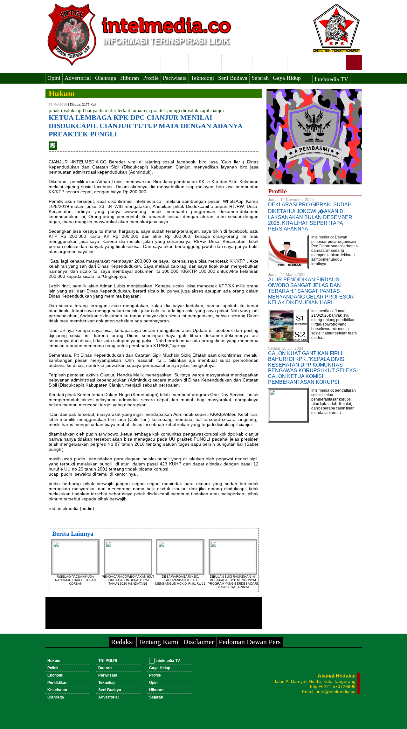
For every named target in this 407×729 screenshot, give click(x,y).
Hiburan (129, 78)
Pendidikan (204, 61)
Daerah (298, 61)
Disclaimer (198, 642)
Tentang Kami (158, 642)
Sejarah (260, 78)
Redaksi (122, 642)
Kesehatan (237, 61)
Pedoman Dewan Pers (250, 642)
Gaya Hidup (287, 78)
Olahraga (105, 78)
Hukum (127, 61)
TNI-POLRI (269, 61)
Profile (151, 78)
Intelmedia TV (330, 79)
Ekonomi (174, 61)
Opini (53, 78)
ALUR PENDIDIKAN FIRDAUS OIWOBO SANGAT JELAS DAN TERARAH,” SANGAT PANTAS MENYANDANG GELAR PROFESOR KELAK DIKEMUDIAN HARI (311, 291)
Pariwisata (175, 78)
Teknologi (202, 78)
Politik (150, 61)
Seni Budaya (232, 78)
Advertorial (78, 78)
